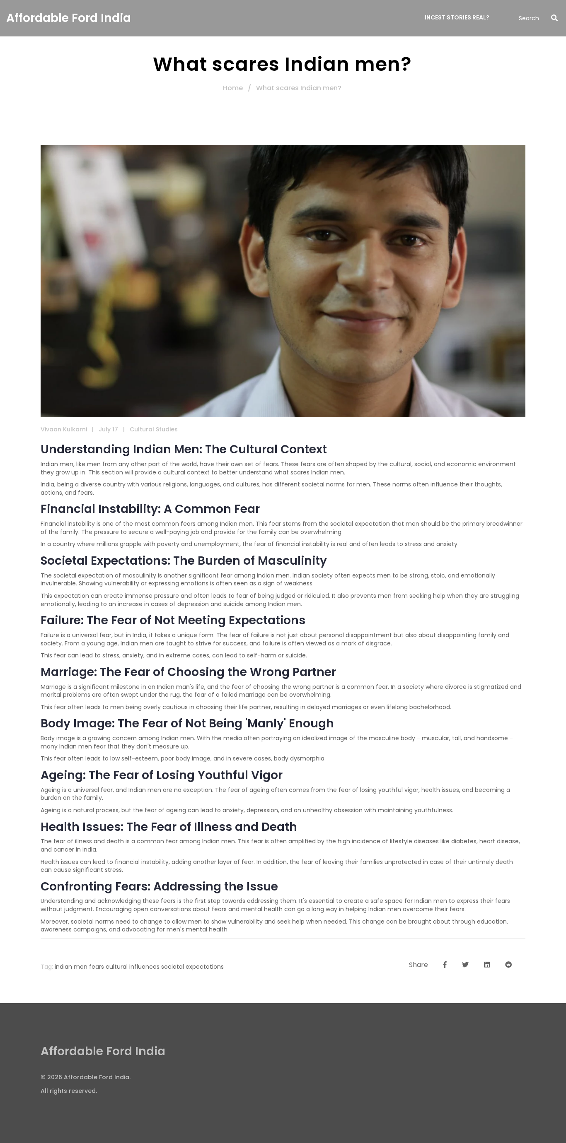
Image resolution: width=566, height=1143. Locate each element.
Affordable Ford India (68, 18)
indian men (71, 967)
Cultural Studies (154, 429)
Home (233, 88)
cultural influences (133, 967)
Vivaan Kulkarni (64, 429)
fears (96, 967)
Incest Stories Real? (457, 17)
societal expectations (192, 967)
